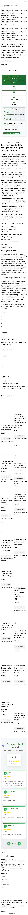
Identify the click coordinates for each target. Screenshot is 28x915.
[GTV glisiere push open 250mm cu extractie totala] (7, 402)
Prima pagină (4, 5)
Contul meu (4, 879)
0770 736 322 (9, 859)
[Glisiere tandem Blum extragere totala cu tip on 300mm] (20, 693)
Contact (3, 876)
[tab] (10, 142)
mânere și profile (19, 306)
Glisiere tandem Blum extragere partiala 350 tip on (7, 574)
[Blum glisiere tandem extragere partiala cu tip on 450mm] (7, 618)
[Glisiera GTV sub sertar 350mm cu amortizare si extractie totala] (20, 618)
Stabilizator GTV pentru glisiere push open (20, 542)
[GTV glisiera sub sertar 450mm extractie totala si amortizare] (7, 448)
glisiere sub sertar (5, 308)
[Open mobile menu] (1, 1)
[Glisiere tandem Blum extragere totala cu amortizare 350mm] (7, 491)
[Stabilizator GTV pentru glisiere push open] (20, 526)
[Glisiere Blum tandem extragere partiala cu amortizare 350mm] (7, 691)
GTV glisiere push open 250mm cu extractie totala (7, 427)
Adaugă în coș (12, 70)
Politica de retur (5, 884)
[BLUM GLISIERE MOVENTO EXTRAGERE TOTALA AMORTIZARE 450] (20, 568)
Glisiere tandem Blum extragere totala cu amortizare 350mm (6, 502)
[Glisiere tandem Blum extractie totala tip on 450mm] (7, 658)
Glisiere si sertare (13, 5)
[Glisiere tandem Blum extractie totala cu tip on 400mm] (20, 658)
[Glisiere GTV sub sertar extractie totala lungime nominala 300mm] (20, 488)
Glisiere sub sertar (6, 7)
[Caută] (17, 1)
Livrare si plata (5, 882)
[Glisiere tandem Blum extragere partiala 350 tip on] (7, 566)
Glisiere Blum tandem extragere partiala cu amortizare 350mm (7, 707)
